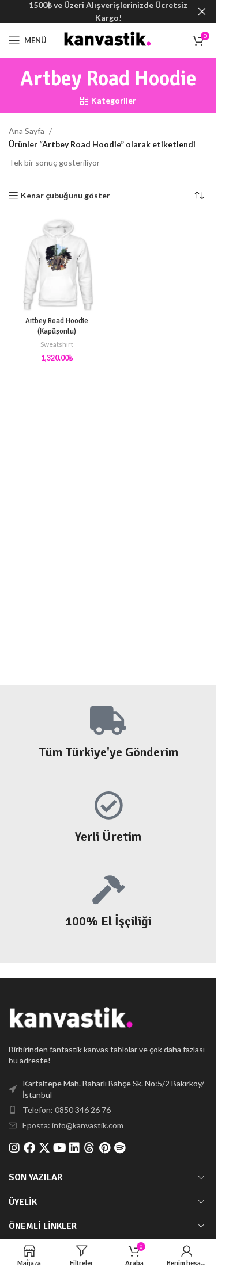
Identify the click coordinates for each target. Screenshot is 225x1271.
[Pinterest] (104, 1148)
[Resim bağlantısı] (72, 1018)
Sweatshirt (56, 344)
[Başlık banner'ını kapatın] (201, 11)
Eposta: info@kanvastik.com (72, 1125)
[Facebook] (29, 1148)
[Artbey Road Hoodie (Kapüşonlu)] (57, 264)
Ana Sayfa (26, 131)
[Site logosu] (107, 39)
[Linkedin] (74, 1148)
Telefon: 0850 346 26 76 (66, 1110)
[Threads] (89, 1148)
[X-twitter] (44, 1148)
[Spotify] (119, 1148)
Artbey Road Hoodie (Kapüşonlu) (56, 326)
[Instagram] (14, 1148)
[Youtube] (59, 1148)
